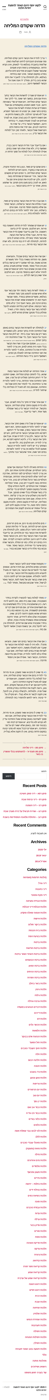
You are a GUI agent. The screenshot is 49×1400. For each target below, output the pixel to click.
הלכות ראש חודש (37, 1290)
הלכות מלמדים (39, 1166)
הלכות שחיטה (39, 1307)
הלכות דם (24, 19)
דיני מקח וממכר (38, 895)
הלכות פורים (40, 1231)
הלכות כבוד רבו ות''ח (36, 1113)
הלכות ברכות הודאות (36, 948)
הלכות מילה (40, 1154)
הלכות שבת (40, 1302)
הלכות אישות (40, 918)
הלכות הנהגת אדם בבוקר (34, 1036)
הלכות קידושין (40, 1260)
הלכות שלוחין (39, 1313)
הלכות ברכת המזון (37, 966)
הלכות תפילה (39, 1331)
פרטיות (43, 1395)
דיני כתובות (40, 889)
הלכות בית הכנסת (37, 930)
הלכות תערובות (39, 1325)
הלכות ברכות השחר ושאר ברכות (30, 954)
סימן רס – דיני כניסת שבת (33, 799)
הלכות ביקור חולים (37, 924)
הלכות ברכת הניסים (36, 971)
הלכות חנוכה (40, 1066)
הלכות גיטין (40, 989)
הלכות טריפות (39, 1083)
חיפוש (43, 771)
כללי (44, 1355)
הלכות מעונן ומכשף (36, 1172)
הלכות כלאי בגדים (37, 1119)
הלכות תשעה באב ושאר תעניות (30, 1349)
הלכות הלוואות (39, 1030)
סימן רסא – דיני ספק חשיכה (33, 793)
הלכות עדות (40, 1213)
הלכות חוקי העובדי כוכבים (33, 1048)
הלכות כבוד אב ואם (37, 1107)
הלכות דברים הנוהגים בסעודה (31, 1007)
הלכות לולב (40, 1136)
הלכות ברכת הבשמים (35, 960)
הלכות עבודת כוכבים (36, 1207)
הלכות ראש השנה (37, 1284)
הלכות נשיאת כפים (37, 1195)
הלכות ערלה (40, 1219)
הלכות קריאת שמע (37, 1272)
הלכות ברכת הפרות (36, 977)
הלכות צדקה (40, 1248)
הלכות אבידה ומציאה (36, 901)
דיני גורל (42, 883)
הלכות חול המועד (38, 1042)
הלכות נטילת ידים (37, 1190)
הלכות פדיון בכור (38, 1225)
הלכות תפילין (40, 1343)
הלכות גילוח (40, 995)
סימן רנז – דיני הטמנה (36, 805)
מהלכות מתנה (39, 1360)
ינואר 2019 (41, 855)
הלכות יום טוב (40, 1095)
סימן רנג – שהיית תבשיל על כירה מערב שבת (25, 811)
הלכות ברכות (40, 942)
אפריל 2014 (40, 861)
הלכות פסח (40, 1237)
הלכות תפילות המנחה (35, 1337)
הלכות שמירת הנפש (36, 1319)
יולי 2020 (42, 849)
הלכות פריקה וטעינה (36, 1243)
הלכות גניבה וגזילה (37, 1001)
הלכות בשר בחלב (37, 983)
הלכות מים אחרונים (36, 1160)
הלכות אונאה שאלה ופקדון (33, 912)
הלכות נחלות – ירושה (36, 1184)
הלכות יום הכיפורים (37, 1089)
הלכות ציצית (40, 1254)
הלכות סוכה (40, 1201)
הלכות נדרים (40, 1178)
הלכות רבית (40, 1296)
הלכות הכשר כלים (37, 1024)
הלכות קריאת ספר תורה (34, 1266)
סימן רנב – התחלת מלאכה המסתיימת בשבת (24, 817)
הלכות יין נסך (40, 1101)
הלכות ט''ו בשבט (38, 1072)
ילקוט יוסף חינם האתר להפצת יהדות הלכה (24, 6)
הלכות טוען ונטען (38, 1078)
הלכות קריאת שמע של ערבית (32, 1278)
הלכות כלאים (40, 1125)
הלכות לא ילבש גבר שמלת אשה (30, 1131)
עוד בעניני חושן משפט (35, 1372)
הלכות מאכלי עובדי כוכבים (33, 1142)
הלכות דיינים (40, 1013)
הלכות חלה (40, 1054)
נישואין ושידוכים (38, 1366)
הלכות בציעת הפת (37, 936)
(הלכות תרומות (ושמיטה (34, 877)
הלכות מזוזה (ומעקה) (36, 1148)
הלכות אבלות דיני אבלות (34, 907)
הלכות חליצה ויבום (37, 1060)
